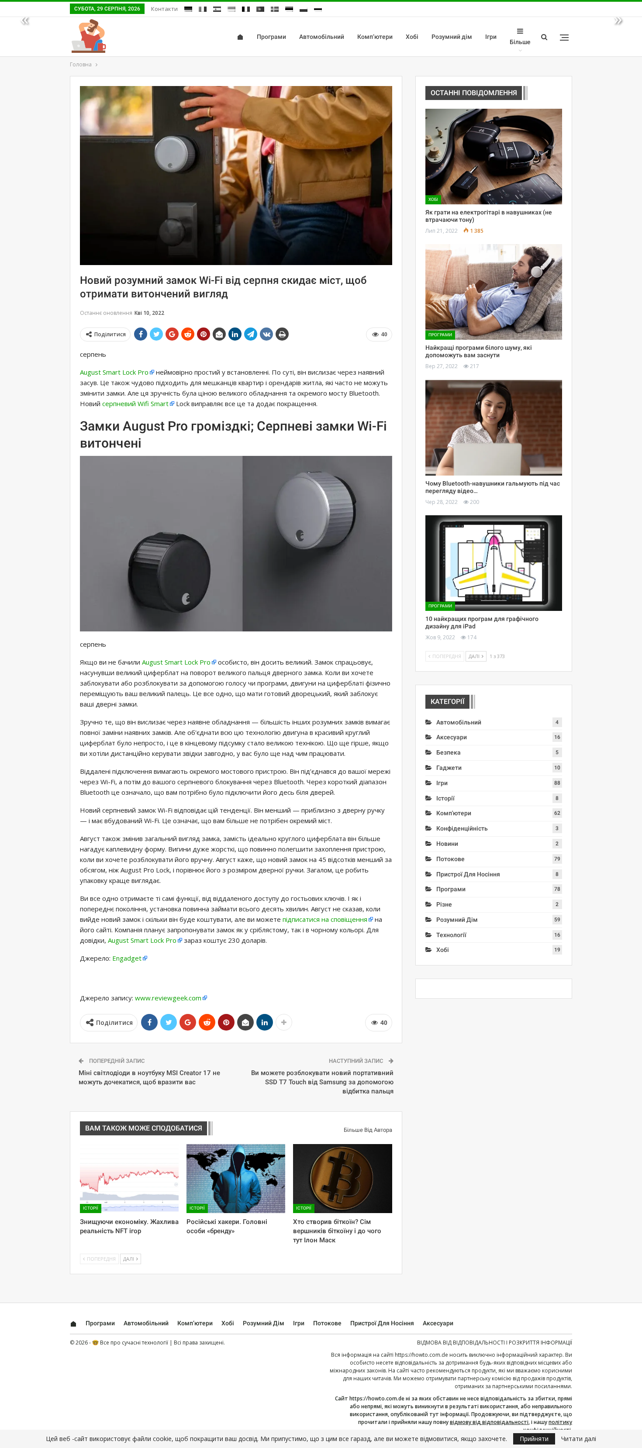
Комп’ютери (375, 36)
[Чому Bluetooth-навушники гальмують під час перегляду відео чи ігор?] (493, 428)
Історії (90, 1208)
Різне (444, 904)
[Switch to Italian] (203, 7)
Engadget (127, 958)
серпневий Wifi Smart (135, 403)
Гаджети (449, 767)
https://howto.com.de (421, 1354)
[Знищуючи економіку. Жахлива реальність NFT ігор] (129, 1178)
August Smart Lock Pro (114, 372)
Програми (271, 36)
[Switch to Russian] (318, 7)
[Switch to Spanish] (217, 7)
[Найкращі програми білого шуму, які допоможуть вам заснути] (493, 292)
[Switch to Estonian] (289, 7)
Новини (447, 843)
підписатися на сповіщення (325, 919)
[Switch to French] (246, 7)
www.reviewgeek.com (168, 997)
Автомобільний (321, 36)
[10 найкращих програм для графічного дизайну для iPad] (493, 563)
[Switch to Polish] (303, 7)
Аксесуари (451, 737)
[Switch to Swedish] (275, 7)
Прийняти (534, 1438)
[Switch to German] (188, 7)
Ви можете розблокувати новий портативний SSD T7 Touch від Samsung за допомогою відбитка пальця (322, 1082)
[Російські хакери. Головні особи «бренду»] (235, 1178)
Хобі (412, 36)
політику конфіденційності (547, 1426)
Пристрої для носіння (468, 874)
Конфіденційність (462, 828)
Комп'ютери (453, 813)
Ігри (491, 36)
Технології (451, 934)
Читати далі (578, 1439)
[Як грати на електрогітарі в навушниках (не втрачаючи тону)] (493, 156)
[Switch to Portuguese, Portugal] (260, 7)
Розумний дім (451, 36)
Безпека (448, 752)
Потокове (450, 858)
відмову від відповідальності (489, 1422)
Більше (520, 41)
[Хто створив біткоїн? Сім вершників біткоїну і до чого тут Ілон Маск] (342, 1178)
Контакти (164, 9)
